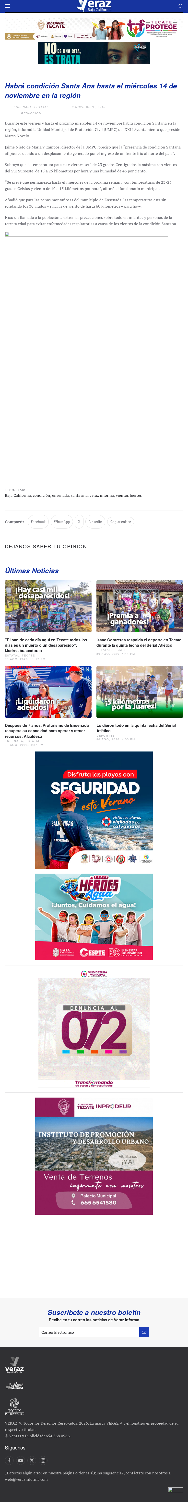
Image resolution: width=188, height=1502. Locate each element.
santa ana (79, 495)
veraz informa (102, 495)
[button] (7, 6)
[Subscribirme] (144, 1332)
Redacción (31, 113)
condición (41, 495)
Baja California (18, 495)
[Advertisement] (94, 1261)
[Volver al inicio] (94, 6)
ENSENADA (23, 107)
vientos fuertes (129, 495)
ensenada (60, 495)
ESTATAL (41, 107)
